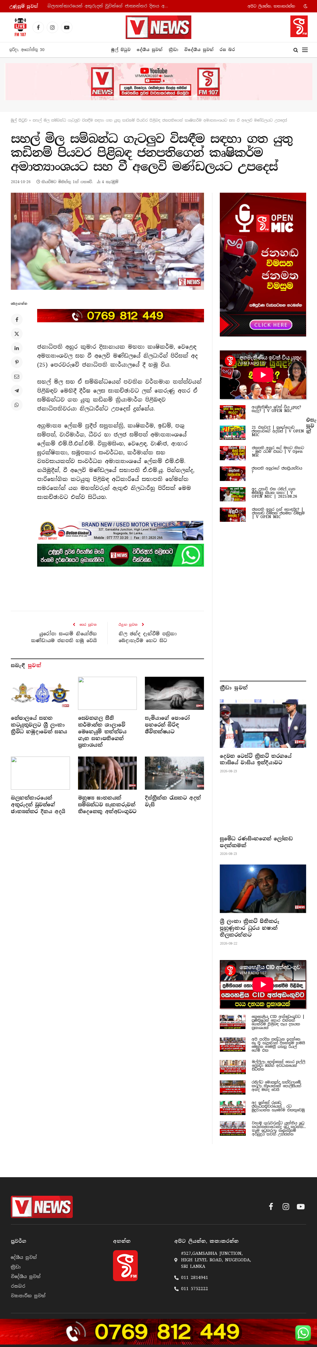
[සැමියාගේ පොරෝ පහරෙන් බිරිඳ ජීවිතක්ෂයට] (174, 693)
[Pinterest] (17, 362)
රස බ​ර (227, 49)
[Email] (17, 376)
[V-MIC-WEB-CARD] (263, 265)
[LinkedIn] (17, 348)
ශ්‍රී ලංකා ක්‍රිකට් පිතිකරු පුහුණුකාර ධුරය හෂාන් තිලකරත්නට (249, 928)
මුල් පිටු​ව (19, 120)
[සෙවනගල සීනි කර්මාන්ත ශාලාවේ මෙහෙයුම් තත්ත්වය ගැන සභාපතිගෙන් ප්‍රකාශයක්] (107, 693)
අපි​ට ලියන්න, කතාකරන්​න (271, 6)
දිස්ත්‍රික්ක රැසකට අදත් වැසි (173, 801)
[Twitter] (17, 334)
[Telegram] (17, 391)
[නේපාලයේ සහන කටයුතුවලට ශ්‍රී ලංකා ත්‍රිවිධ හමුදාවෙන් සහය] (40, 693)
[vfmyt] (158, 81)
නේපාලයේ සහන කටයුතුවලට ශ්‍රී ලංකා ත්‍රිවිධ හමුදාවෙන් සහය (39, 725)
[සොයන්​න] (295, 50)
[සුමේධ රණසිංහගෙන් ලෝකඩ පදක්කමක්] (263, 806)
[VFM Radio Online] (18, 27)
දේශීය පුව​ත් (150, 49)
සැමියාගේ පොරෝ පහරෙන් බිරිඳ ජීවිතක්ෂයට (167, 725)
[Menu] (305, 50)
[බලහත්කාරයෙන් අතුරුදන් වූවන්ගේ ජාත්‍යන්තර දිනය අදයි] (40, 773)
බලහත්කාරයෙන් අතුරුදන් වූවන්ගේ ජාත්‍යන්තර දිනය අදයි (108, 6)
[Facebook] (17, 319)
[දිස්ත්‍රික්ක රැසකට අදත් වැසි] (174, 773)
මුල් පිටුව (121, 49)
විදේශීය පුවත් (199, 49)
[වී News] (158, 27)
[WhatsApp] (17, 405)
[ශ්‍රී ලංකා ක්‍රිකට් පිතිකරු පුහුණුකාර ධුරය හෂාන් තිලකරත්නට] (263, 888)
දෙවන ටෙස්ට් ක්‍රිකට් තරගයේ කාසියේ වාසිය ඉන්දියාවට (256, 759)
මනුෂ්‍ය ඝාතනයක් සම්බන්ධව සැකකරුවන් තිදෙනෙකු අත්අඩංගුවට (107, 805)
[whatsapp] (120, 555)
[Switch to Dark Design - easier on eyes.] (305, 6)
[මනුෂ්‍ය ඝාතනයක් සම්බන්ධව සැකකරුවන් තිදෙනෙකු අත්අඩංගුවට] (107, 773)
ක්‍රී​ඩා (173, 49)
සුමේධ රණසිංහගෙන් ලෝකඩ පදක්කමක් (256, 842)
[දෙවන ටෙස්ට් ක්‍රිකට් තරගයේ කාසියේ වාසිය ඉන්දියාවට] (263, 723)
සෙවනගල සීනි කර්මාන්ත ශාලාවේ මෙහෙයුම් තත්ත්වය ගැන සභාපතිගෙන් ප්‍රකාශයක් (102, 731)
